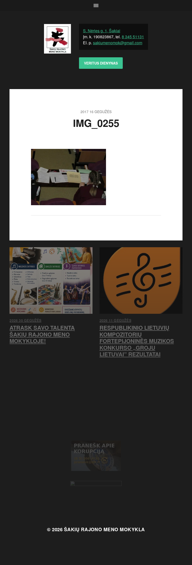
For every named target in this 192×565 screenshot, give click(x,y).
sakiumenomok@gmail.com (117, 43)
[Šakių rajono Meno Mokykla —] (57, 50)
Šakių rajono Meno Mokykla (104, 529)
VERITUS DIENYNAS (101, 63)
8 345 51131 (133, 37)
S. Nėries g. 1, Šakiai (101, 31)
